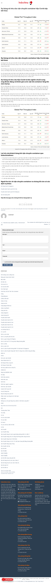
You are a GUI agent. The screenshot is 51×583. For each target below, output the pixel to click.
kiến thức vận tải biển (6, 386)
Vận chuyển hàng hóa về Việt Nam (9, 439)
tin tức (2, 415)
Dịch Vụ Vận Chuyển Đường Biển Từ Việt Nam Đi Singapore (15, 348)
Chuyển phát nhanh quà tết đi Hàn (9, 189)
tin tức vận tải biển (5, 417)
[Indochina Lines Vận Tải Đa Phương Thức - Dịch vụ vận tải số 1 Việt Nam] (25, 2)
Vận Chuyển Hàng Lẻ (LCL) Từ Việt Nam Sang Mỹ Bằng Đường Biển (17, 441)
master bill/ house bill (6, 389)
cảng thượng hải (5, 315)
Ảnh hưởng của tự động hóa (7, 274)
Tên (3, 244)
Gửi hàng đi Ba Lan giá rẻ (7, 362)
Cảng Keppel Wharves (6, 305)
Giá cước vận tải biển (6, 358)
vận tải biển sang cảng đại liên (8, 458)
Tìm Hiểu (3, 412)
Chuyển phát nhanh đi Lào (7, 322)
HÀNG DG (3, 370)
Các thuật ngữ (4, 289)
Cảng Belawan (4, 296)
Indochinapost (38, 499)
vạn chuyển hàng (5, 431)
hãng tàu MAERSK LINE (6, 372)
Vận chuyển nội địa (5, 446)
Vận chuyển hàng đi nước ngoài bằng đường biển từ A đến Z (15, 434)
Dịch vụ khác (4, 343)
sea (2, 408)
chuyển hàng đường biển (38, 208)
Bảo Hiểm (3, 279)
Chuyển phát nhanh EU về (7, 327)
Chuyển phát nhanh (5, 317)
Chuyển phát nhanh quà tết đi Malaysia (10, 191)
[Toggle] (49, 317)
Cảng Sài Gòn (4, 310)
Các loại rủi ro (4, 284)
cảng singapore (4, 312)
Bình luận (4, 234)
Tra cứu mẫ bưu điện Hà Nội (7, 424)
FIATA (2, 355)
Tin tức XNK (13, 208)
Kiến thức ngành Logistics (7, 384)
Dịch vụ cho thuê (5, 334)
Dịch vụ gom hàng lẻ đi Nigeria (8, 339)
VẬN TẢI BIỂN (4, 455)
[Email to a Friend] (27, 204)
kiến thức (3, 381)
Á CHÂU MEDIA (20, 581)
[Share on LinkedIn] (31, 204)
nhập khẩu (3, 398)
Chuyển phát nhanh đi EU (7, 320)
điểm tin (3, 353)
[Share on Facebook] (22, 204)
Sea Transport (40, 501)
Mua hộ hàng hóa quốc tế (7, 393)
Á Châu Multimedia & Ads (29, 581)
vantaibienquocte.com (39, 486)
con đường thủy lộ (5, 329)
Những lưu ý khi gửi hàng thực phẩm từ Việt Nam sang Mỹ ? (15, 400)
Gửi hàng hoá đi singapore (7, 186)
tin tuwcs (3, 422)
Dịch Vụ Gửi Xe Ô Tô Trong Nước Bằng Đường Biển (13, 341)
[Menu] (1, 2)
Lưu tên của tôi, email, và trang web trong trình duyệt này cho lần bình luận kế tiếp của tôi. (23, 261)
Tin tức (23, 579)
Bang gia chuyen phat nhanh (7, 277)
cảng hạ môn (4, 303)
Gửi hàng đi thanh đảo (6, 365)
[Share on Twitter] (24, 204)
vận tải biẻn (3, 448)
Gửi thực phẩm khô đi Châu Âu (8, 367)
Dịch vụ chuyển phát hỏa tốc (7, 336)
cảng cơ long (4, 301)
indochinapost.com (39, 489)
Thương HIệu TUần (5, 410)
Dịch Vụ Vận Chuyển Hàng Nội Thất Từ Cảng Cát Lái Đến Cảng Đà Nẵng (18, 351)
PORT (2, 403)
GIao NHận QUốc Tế (5, 360)
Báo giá (47, 578)
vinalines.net (37, 487)
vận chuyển (3, 429)
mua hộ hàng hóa (5, 391)
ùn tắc (2, 427)
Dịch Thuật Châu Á (39, 581)
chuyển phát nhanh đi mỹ (7, 324)
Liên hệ (27, 579)
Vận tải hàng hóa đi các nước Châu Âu (10, 462)
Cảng (2, 293)
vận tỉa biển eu (4, 467)
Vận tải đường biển (5, 194)
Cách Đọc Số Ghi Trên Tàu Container (9, 291)
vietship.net (37, 484)
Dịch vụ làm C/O (5, 346)
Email (4, 250)
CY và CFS (3, 331)
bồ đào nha (3, 282)
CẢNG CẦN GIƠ (4, 298)
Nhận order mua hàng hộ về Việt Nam (10, 396)
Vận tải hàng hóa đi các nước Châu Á (9, 460)
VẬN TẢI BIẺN (4, 453)
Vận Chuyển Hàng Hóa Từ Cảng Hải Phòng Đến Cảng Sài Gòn (15, 436)
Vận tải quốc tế (26, 208)
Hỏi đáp (3, 374)
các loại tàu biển (5, 286)
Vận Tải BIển (4, 450)
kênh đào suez (4, 379)
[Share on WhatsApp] (20, 204)
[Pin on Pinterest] (29, 204)
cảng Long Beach (5, 308)
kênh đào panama (5, 377)
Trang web (4, 256)
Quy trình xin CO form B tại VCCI (8, 405)
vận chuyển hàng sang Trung (7, 443)
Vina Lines (43, 499)
